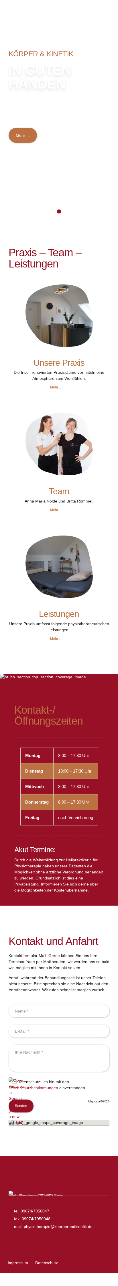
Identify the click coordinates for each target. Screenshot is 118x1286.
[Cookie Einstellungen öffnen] (10, 1279)
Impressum (18, 1262)
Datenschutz (46, 1262)
